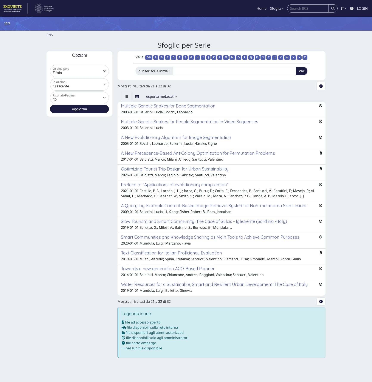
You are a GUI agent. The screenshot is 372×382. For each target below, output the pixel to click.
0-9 (149, 57)
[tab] (126, 96)
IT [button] (342, 8)
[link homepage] (15, 8)
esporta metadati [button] (160, 96)
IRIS (49, 35)
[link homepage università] (44, 8)
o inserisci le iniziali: (154, 71)
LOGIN (362, 8)
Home (262, 8)
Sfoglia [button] (275, 8)
